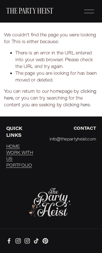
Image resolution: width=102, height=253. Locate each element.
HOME (13, 146)
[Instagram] (18, 241)
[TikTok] (36, 241)
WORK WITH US (19, 155)
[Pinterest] (45, 241)
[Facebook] (9, 241)
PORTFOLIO (19, 165)
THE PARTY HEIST (29, 11)
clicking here (76, 104)
